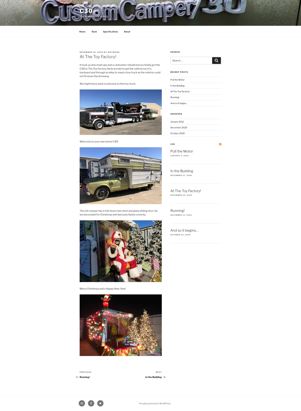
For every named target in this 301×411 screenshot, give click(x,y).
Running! (174, 97)
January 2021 (177, 121)
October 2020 (177, 133)
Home (82, 31)
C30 (86, 11)
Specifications (110, 31)
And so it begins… (179, 103)
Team (94, 31)
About (127, 31)
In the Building (177, 85)
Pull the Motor (177, 79)
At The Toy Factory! (180, 91)
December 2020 (178, 127)
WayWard (114, 52)
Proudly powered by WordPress (155, 403)
